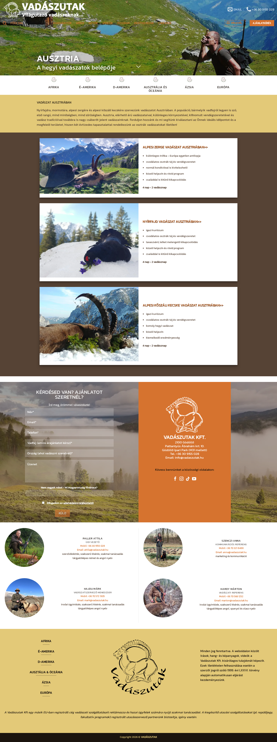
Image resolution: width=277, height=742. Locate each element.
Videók (107, 23)
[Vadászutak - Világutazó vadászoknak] (44, 9)
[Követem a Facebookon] (175, 479)
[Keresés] (4, 23)
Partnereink (144, 23)
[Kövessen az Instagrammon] (181, 479)
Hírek (80, 23)
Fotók (93, 23)
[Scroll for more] (138, 67)
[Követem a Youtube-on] (194, 479)
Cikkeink (164, 23)
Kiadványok (62, 23)
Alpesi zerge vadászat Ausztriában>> (175, 147)
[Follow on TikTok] (188, 479)
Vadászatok (37, 23)
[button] (235, 23)
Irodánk (123, 23)
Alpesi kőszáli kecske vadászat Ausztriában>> (183, 305)
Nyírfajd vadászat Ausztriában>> (172, 221)
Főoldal (17, 23)
